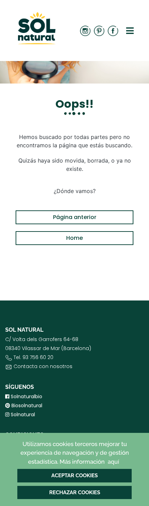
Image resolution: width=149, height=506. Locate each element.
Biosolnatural (26, 405)
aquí (113, 462)
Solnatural (22, 414)
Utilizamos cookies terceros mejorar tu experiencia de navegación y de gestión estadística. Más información (74, 452)
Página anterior (74, 217)
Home (74, 238)
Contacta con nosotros (43, 366)
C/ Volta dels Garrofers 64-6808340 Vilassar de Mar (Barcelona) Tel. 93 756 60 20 (48, 353)
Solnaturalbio (25, 396)
